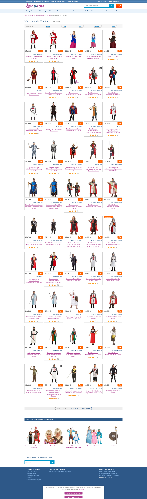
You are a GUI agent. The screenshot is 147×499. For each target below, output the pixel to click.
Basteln (118, 11)
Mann (48, 26)
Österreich (115, 1)
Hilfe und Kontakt (72, 1)
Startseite (29, 1)
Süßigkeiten (30, 11)
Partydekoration (62, 11)
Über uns (29, 477)
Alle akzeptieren (73, 493)
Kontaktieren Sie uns (105, 477)
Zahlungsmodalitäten (57, 1)
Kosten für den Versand (41, 1)
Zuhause (108, 11)
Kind (80, 26)
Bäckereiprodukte (45, 11)
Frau (64, 26)
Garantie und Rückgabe (34, 479)
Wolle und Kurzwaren (92, 11)
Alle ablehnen (73, 497)
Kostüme (76, 11)
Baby (114, 26)
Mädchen (97, 26)
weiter (86, 408)
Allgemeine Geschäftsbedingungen (60, 471)
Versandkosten (31, 473)
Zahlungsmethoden (32, 475)
